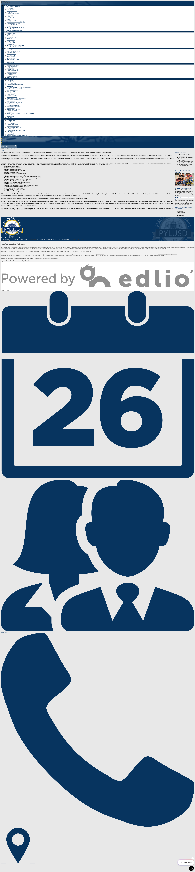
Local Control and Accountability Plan (16, 22)
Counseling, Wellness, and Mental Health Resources (19, 87)
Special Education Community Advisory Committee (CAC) (21, 113)
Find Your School (11, 40)
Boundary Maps (10, 41)
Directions (32, 863)
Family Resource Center (12, 90)
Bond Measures (10, 9)
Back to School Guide (12, 83)
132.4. (57, 258)
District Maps (10, 15)
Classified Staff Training (12, 124)
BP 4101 (27, 261)
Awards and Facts (5, 148)
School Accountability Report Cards (15, 45)
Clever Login (10, 86)
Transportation (10, 60)
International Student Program (14, 99)
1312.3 (31, 258)
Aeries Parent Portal (11, 82)
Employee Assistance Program (14, 127)
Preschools (9, 38)
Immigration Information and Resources (16, 98)
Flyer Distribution (11, 91)
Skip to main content (6, 1)
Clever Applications (11, 123)
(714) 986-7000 (32, 239)
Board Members (10, 68)
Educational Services (12, 52)
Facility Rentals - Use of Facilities (15, 88)
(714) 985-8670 (162, 254)
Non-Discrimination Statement (14, 103)
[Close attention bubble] (192, 858)
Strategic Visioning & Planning (14, 30)
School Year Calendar (12, 28)
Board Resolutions (11, 73)
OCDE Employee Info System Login (16, 130)
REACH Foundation (12, 24)
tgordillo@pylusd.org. (171, 254)
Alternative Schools (11, 37)
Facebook (1, 138)
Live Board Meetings (12, 76)
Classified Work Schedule (13, 126)
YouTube (1, 144)
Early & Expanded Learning (13, 51)
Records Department (12, 110)
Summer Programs (11, 114)
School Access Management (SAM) (15, 27)
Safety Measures (11, 26)
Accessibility (10, 8)
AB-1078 (12, 251)
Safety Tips (9, 112)
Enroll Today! (10, 16)
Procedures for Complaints (13, 109)
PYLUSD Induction (11, 131)
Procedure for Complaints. (7, 258)
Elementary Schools (11, 33)
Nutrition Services (11, 55)
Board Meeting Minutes (12, 70)
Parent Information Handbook (14, 106)
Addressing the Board (12, 72)
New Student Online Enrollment (14, 102)
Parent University (11, 108)
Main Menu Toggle (5, 2)
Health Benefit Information (13, 128)
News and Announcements (13, 23)
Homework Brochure (12, 97)
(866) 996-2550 (73, 239)
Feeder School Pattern (12, 42)
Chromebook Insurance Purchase (15, 84)
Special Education (11, 58)
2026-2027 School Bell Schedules (15, 6)
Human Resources (11, 54)
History (8, 19)
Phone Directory (11, 62)
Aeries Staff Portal (11, 120)
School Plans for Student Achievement (16, 47)
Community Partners (12, 11)
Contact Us (9, 12)
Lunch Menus (10, 80)
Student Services (11, 56)
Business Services (11, 49)
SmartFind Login (11, 133)
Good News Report (11, 17)
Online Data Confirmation (13, 105)
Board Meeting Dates (12, 66)
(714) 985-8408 (100, 254)
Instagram (1, 142)
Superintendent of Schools (13, 59)
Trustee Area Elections (12, 77)
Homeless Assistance (12, 20)
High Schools (10, 36)
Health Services (10, 94)
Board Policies (10, 74)
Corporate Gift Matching (13, 13)
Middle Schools (10, 34)
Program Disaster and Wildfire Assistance (17, 135)
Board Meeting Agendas (12, 69)
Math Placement (10, 101)
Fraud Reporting (11, 92)
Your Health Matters (11, 134)
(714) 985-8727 (61, 255)
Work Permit (10, 117)
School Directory (11, 44)
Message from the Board (13, 65)
